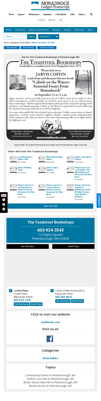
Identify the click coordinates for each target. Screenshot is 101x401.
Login (60, 20)
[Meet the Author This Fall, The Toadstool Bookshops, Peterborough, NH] (50, 100)
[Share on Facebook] (3, 199)
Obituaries (34, 14)
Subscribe (51, 20)
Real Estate (79, 29)
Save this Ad (12, 48)
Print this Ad (28, 48)
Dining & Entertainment (39, 29)
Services (67, 29)
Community (20, 29)
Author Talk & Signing (52, 169)
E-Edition (42, 20)
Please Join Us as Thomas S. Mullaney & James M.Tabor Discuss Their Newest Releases (83, 191)
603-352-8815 (63, 297)
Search (32, 37)
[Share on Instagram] (3, 209)
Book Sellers (25, 43)
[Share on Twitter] (3, 204)
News (11, 14)
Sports (21, 14)
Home (6, 43)
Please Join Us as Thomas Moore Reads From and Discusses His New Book (26, 189)
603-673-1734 (22, 300)
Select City (44, 37)
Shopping (56, 29)
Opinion (47, 14)
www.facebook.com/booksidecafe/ (50, 339)
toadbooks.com (50, 322)
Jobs (72, 14)
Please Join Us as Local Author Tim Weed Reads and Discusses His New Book (83, 172)
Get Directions (27, 246)
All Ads (8, 29)
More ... (91, 29)
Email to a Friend (47, 48)
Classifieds (60, 14)
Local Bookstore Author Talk (25, 158)
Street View (73, 246)
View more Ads (51, 206)
